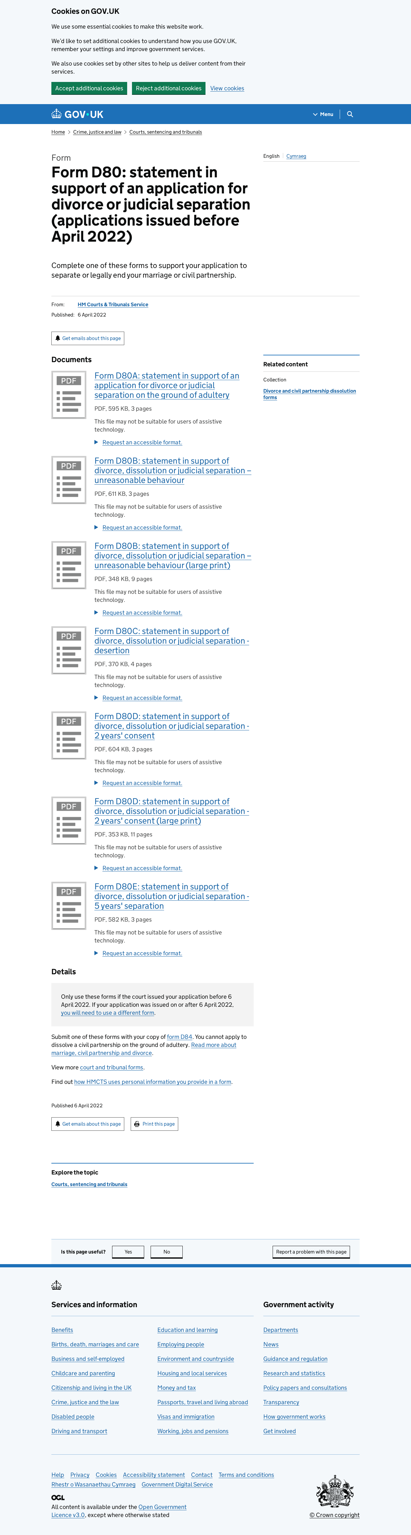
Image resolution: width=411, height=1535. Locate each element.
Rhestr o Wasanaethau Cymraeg (93, 1484)
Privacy (80, 1474)
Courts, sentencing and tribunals (165, 132)
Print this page (159, 1124)
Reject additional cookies (169, 88)
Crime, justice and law (97, 132)
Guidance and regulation (295, 1358)
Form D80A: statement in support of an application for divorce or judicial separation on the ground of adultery (167, 385)
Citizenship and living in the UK (91, 1387)
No (173, 1252)
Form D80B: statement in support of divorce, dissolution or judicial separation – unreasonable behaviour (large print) (172, 555)
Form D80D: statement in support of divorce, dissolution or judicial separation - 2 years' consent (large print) (171, 811)
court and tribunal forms (111, 1067)
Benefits (62, 1330)
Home (58, 132)
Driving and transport (79, 1431)
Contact (202, 1474)
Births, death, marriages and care (95, 1344)
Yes (134, 1252)
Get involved (279, 1431)
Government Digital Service (177, 1484)
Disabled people (72, 1416)
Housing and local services (192, 1373)
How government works (294, 1416)
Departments (280, 1330)
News (271, 1344)
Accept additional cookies (89, 88)
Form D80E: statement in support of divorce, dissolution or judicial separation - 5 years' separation (171, 896)
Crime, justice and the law (85, 1402)
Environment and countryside (195, 1358)
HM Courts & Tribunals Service (113, 304)
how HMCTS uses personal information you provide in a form (152, 1081)
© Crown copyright (335, 1515)
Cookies (106, 1474)
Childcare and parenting (83, 1373)
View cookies (227, 88)
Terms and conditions (246, 1474)
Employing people (180, 1344)
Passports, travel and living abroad (202, 1402)
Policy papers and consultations (305, 1387)
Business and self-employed (88, 1358)
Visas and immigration (185, 1416)
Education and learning (187, 1330)
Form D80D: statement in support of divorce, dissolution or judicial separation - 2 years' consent (171, 726)
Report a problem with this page (311, 1252)
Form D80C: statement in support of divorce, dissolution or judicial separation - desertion (171, 641)
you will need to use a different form (107, 1012)
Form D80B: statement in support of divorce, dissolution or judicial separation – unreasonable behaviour (172, 470)
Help (57, 1474)
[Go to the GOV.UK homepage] (77, 114)
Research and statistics (294, 1373)
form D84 (179, 1036)
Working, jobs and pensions (193, 1431)
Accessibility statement (154, 1474)
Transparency (281, 1402)
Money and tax (176, 1387)
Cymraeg (296, 156)
